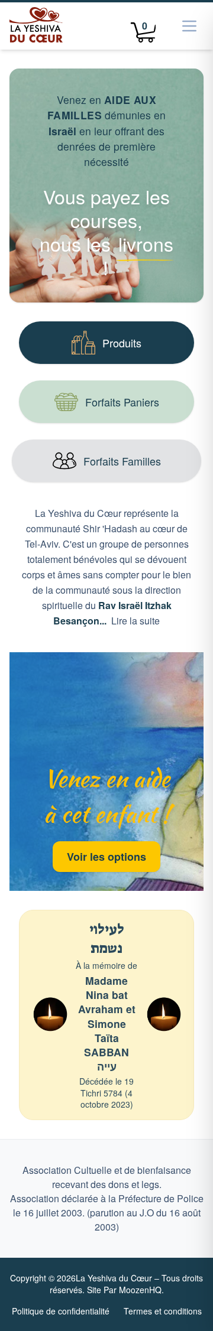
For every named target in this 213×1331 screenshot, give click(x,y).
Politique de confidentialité (60, 1311)
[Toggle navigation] (189, 26)
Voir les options (106, 856)
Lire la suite (135, 620)
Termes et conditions (163, 1311)
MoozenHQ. (141, 1290)
